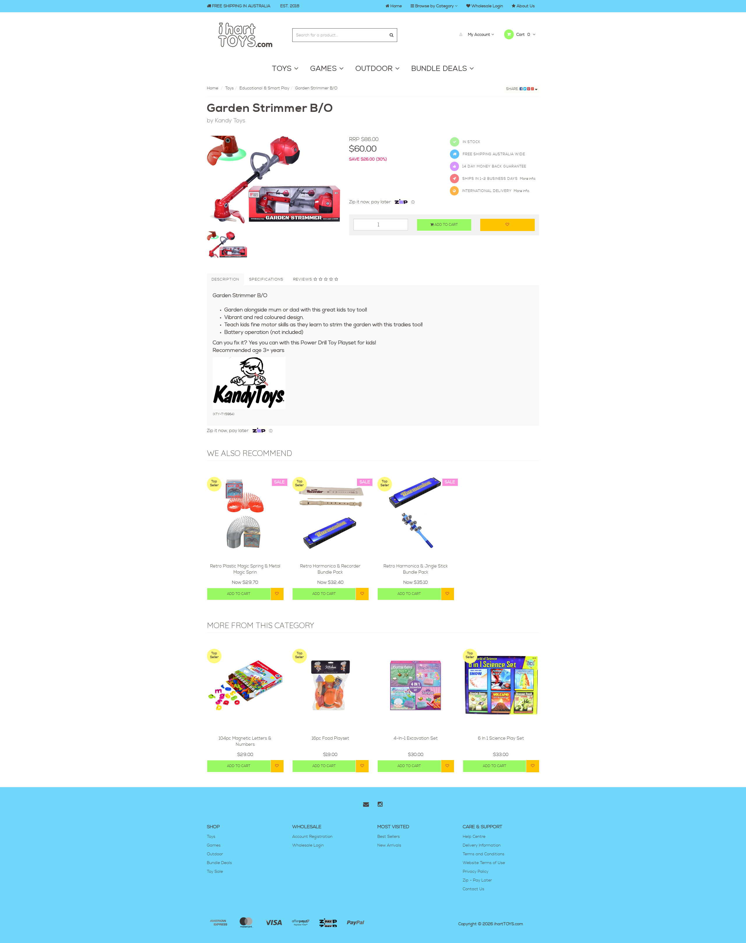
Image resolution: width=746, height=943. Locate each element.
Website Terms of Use (484, 863)
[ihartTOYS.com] (245, 34)
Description (225, 279)
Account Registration (312, 836)
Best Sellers (388, 836)
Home (212, 88)
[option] (273, 180)
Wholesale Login (308, 845)
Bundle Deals (219, 863)
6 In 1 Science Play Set (501, 738)
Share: (513, 89)
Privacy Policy (475, 871)
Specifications (266, 279)
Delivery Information (482, 845)
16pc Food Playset (330, 738)
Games (214, 845)
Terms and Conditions (483, 854)
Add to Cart (446, 225)
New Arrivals (389, 845)
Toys (229, 88)
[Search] (391, 35)
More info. (528, 179)
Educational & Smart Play (264, 88)
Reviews (303, 279)
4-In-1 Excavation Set (416, 738)
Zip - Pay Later (477, 880)
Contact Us (473, 889)
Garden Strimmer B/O (316, 88)
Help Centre (474, 836)
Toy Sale (215, 871)
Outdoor (215, 854)
